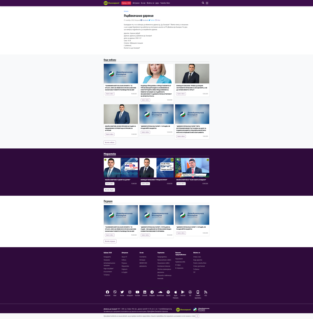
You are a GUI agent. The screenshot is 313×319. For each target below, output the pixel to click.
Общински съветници (164, 275)
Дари (157, 3)
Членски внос (165, 3)
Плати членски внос (199, 263)
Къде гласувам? (108, 269)
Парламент (179, 259)
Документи (143, 266)
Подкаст (124, 269)
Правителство (180, 262)
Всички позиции (110, 241)
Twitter (152, 20)
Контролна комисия (163, 266)
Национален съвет (163, 263)
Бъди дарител (197, 260)
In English (124, 272)
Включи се (150, 3)
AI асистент (108, 272)
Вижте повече (109, 94)
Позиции (108, 201)
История (142, 260)
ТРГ (194, 272)
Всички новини (109, 143)
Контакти (143, 257)
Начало (126, 11)
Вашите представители (180, 254)
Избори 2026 (126, 3)
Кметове (160, 279)
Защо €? (124, 257)
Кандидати (107, 257)
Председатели (162, 257)
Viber (158, 20)
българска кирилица (161, 311)
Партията (160, 253)
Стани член (197, 257)
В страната (179, 268)
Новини (124, 260)
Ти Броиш (107, 275)
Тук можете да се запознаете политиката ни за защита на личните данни (125, 311)
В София (178, 265)
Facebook (145, 20)
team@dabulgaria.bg (165, 309)
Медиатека (110, 154)
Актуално (136, 3)
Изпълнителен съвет (164, 260)
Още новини (110, 60)
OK (197, 316)
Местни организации (164, 269)
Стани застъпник (199, 266)
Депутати (160, 272)
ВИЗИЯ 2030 (143, 263)
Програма (107, 260)
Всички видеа (109, 190)
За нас (143, 3)
